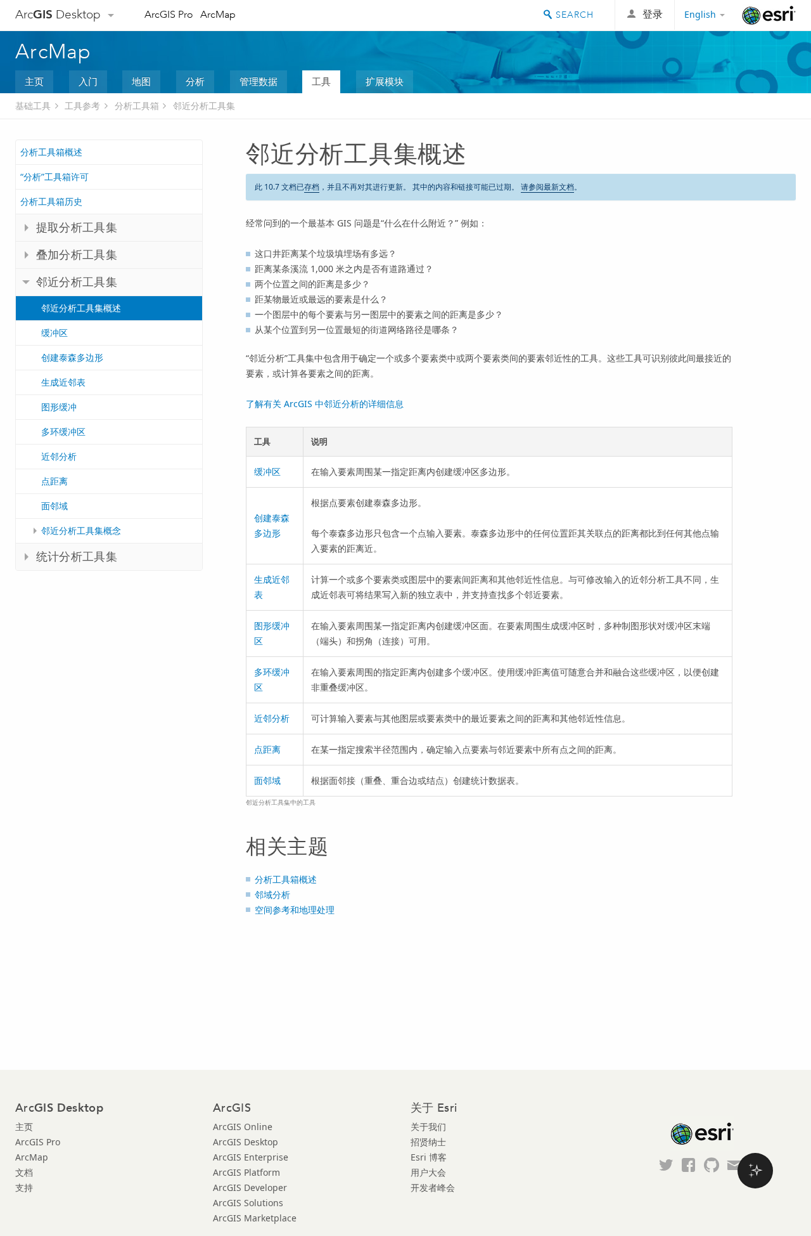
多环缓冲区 (63, 432)
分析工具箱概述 (51, 152)
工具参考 (82, 106)
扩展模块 (385, 81)
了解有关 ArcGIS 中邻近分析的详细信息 (325, 404)
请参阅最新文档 (547, 186)
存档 (311, 186)
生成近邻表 (63, 382)
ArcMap (218, 14)
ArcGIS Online (242, 1127)
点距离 (54, 481)
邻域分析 (272, 894)
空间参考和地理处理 (295, 910)
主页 (34, 81)
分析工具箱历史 (51, 201)
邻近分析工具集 (204, 106)
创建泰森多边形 (72, 357)
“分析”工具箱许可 (54, 177)
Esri (769, 15)
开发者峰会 (433, 1187)
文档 (24, 1172)
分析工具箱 (137, 106)
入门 (88, 81)
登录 (652, 14)
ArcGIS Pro (168, 14)
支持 (24, 1187)
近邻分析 (59, 456)
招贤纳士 (428, 1142)
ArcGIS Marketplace (255, 1218)
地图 (141, 81)
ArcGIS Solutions (248, 1203)
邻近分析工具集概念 (81, 530)
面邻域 (54, 506)
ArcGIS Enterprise (250, 1157)
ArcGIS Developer (250, 1187)
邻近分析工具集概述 (81, 308)
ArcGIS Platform (246, 1172)
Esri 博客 (429, 1157)
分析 (195, 81)
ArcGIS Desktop (245, 1142)
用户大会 (428, 1172)
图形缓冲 (59, 407)
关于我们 (428, 1127)
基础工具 (33, 106)
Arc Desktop (58, 14)
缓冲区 (54, 333)
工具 (321, 81)
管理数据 (258, 81)
